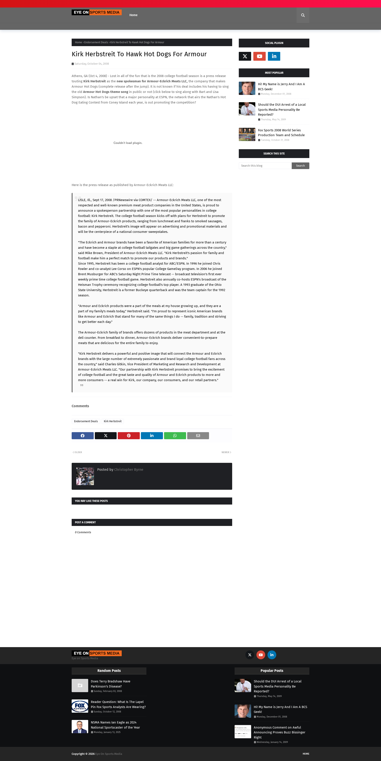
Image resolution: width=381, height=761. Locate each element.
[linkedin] (274, 56)
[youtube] (259, 56)
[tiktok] (288, 56)
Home (78, 42)
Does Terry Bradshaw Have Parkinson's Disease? (110, 683)
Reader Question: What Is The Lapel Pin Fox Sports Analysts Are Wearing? (118, 704)
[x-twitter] (245, 56)
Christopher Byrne (128, 469)
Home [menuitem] (133, 15)
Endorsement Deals (96, 42)
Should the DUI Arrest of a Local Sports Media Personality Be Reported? (282, 110)
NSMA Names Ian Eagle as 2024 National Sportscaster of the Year (115, 724)
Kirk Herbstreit (112, 421)
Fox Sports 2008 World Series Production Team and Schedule (281, 132)
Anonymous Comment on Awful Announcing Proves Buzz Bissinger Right (279, 732)
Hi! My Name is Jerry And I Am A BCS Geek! (281, 86)
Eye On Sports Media (108, 753)
